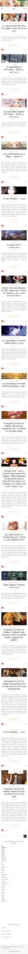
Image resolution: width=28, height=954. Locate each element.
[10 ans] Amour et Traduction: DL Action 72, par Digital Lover (14, 537)
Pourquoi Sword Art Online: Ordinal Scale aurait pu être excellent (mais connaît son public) (14, 634)
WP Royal (17, 951)
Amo (5, 49)
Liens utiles (3, 948)
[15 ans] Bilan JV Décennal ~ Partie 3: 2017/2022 (14, 69)
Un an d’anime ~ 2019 (14, 198)
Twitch (18, 946)
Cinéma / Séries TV (14, 582)
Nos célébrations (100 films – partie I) (14, 155)
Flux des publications (6, 930)
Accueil (2, 946)
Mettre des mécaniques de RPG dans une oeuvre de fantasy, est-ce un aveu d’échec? (14, 291)
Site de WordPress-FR (6, 937)
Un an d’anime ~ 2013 (14, 731)
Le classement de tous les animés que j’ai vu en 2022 (14, 28)
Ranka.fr (6, 946)
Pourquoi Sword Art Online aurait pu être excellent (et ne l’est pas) (14, 792)
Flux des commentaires (6, 934)
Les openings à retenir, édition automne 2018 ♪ (14, 384)
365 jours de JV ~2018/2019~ (14, 246)
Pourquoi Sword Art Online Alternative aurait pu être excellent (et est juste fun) (14, 427)
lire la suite (14, 45)
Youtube (14, 946)
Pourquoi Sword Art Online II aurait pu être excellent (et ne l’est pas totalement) (14, 685)
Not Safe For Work (14, 532)
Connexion (3, 927)
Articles (8, 948)
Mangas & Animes (14, 23)
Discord (10, 946)
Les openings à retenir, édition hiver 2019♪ (14, 341)
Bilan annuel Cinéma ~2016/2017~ (14, 586)
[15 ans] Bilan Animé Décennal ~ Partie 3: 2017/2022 (14, 114)
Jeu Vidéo (14, 64)
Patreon (21, 946)
